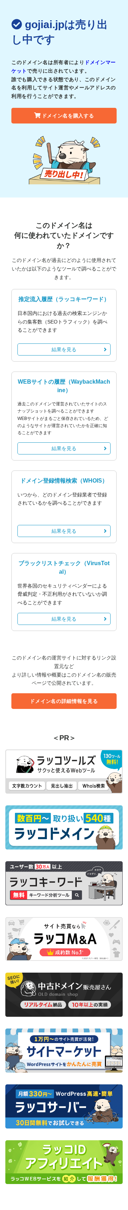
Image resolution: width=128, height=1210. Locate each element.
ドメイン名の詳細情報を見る (64, 701)
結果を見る (64, 349)
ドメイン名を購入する (68, 116)
